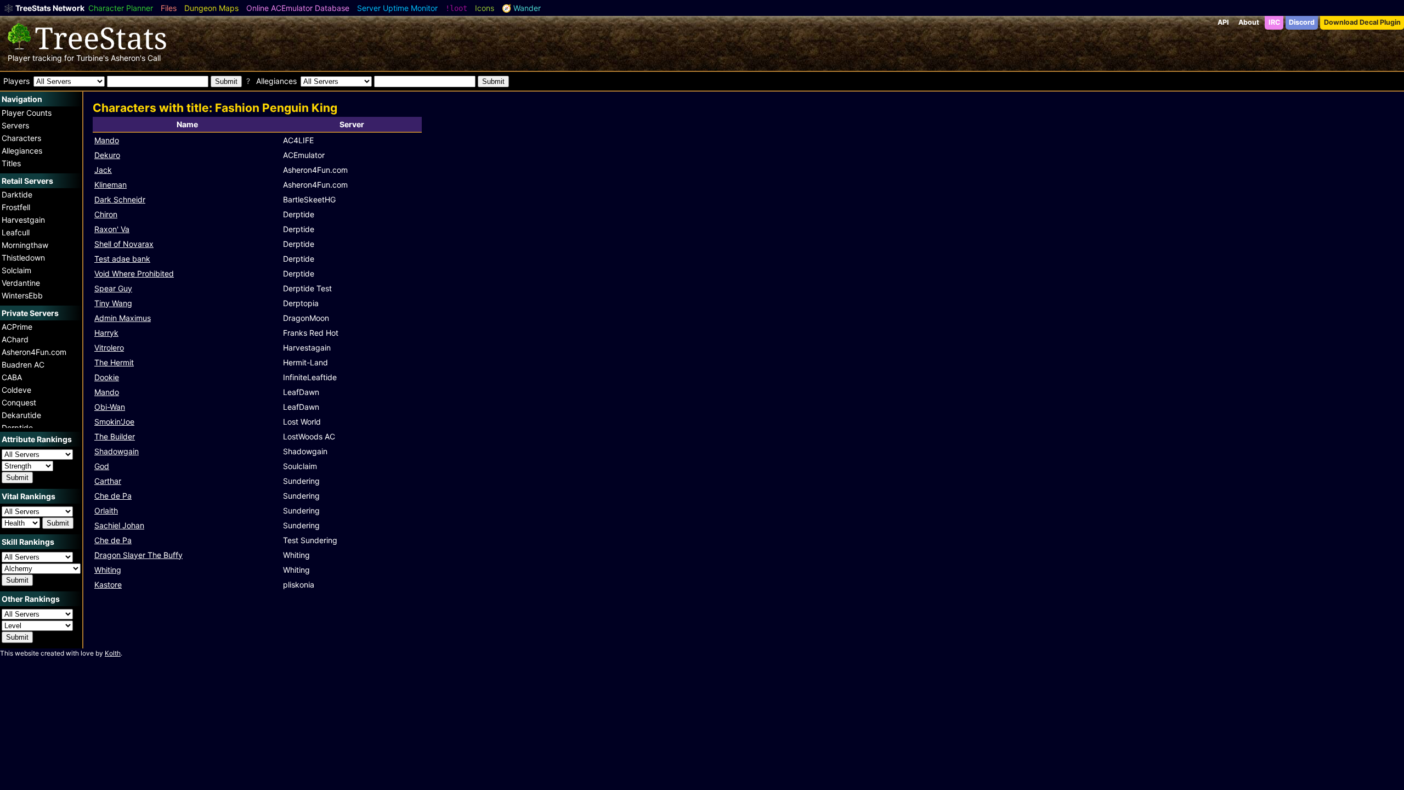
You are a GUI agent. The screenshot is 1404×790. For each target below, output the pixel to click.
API (1223, 22)
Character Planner (120, 8)
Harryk (106, 332)
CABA (12, 377)
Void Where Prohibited (134, 273)
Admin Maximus (122, 318)
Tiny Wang (113, 303)
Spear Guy (113, 288)
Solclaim (16, 270)
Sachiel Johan (119, 525)
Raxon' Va (111, 229)
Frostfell (16, 207)
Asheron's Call (136, 58)
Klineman (110, 184)
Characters (21, 138)
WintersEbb (22, 295)
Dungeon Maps (211, 8)
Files (169, 8)
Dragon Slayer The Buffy (138, 555)
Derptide (17, 427)
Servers (15, 125)
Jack (103, 169)
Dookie (106, 377)
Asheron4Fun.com (34, 352)
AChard (15, 339)
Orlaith (106, 510)
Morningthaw (25, 245)
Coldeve (16, 389)
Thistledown (23, 257)
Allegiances (22, 150)
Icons (484, 8)
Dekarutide (21, 415)
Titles (11, 163)
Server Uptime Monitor (397, 8)
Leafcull (16, 232)
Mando (106, 140)
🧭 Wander (521, 8)
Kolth (113, 653)
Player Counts (27, 112)
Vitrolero (109, 347)
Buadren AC (23, 364)
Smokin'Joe (114, 421)
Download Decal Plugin (1362, 22)
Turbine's (92, 58)
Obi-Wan (109, 406)
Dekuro (107, 155)
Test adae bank (122, 258)
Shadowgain (116, 451)
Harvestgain (23, 219)
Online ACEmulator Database (297, 8)
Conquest (19, 402)
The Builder (114, 436)
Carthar (107, 481)
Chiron (105, 214)
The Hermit (114, 362)
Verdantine (21, 282)
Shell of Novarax (124, 244)
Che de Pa (113, 495)
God (101, 466)
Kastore (108, 584)
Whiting (107, 569)
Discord (1302, 22)
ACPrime (17, 326)
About (1248, 22)
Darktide (17, 194)
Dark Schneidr (119, 199)
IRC (1274, 22)
